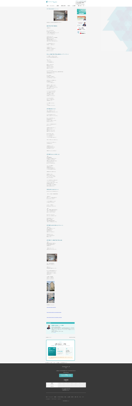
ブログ (83, 5)
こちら (55, 332)
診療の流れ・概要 (63, 5)
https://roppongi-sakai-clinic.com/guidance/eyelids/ (54, 312)
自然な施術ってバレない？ (49, 337)
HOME (47, 5)
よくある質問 (73, 5)
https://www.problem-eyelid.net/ (51, 307)
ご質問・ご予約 (79, 5)
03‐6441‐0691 (67, 372)
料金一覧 (69, 5)
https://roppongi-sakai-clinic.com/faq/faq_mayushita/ (54, 317)
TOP (49, 362)
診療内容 (58, 5)
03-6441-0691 (60, 351)
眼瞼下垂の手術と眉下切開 (72, 337)
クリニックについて (52, 5)
